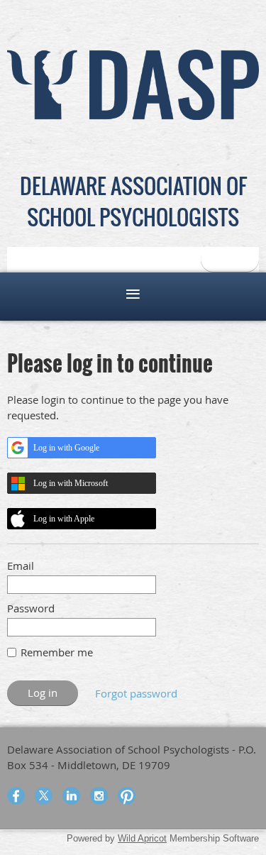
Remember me (57, 652)
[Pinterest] (126, 796)
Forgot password (136, 693)
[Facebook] (16, 796)
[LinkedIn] (71, 796)
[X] (43, 796)
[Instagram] (99, 796)
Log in (230, 259)
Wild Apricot (142, 838)
